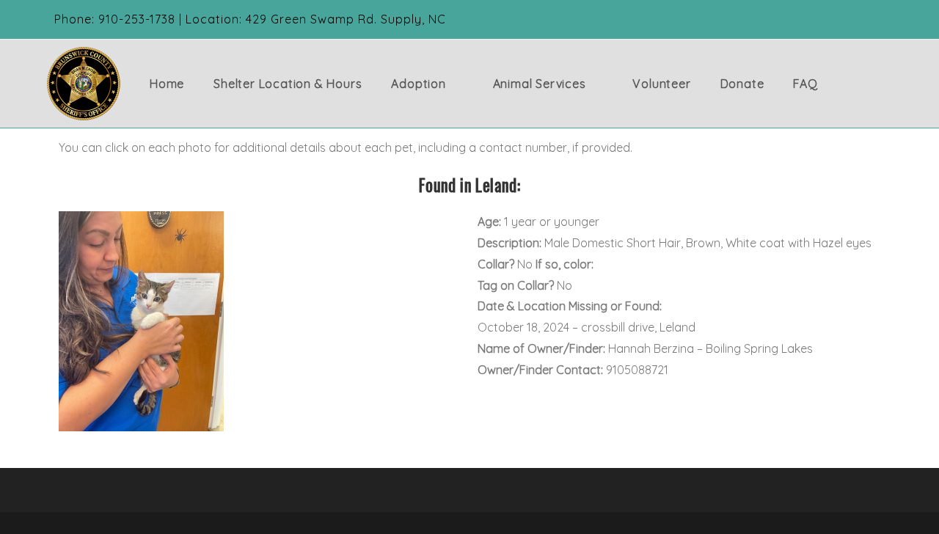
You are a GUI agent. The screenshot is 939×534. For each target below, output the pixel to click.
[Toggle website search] (869, 83)
